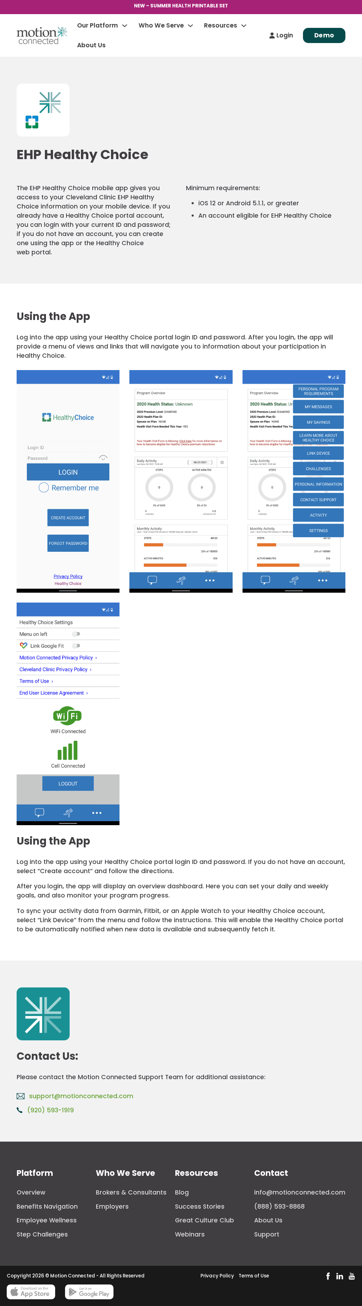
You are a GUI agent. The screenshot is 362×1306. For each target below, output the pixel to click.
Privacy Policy (217, 1275)
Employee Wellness (47, 1220)
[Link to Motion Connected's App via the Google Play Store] (89, 1291)
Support (266, 1234)
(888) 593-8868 (279, 1206)
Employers (112, 1206)
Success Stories (199, 1206)
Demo (324, 35)
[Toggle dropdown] (125, 26)
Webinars (190, 1234)
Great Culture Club (204, 1220)
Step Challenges (42, 1234)
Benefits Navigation (47, 1206)
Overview (31, 1192)
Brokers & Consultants (131, 1192)
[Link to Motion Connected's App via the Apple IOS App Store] (31, 1291)
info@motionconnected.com (299, 1192)
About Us (91, 45)
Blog (182, 1192)
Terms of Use (254, 1275)
